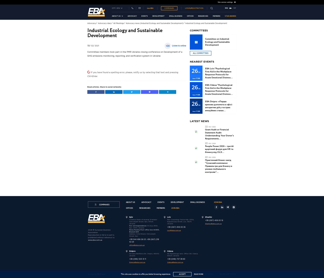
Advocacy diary (104, 23)
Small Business (175, 16)
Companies (169, 8)
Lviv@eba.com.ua (174, 230)
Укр (234, 8)
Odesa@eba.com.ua (175, 262)
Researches (203, 16)
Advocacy (132, 16)
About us (116, 16)
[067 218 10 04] (132, 8)
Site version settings (225, 2)
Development (158, 16)
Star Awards (230, 16)
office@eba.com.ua (137, 245)
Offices (190, 16)
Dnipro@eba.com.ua (137, 262)
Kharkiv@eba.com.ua (213, 223)
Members (216, 16)
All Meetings (118, 23)
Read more (198, 274)
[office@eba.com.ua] (140, 8)
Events (144, 16)
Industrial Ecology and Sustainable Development (206, 23)
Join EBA (150, 8)
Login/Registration (194, 8)
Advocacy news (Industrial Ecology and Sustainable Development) (154, 23)
